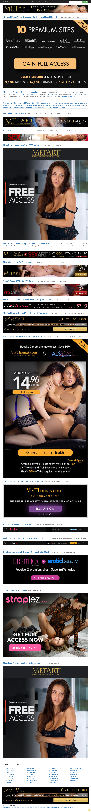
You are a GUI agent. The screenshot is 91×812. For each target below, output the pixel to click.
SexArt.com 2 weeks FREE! (14, 130)
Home (16, 1)
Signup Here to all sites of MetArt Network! (21, 102)
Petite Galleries (73, 776)
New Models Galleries (53, 780)
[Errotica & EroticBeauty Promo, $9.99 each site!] (45, 569)
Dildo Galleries (73, 780)
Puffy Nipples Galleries (32, 780)
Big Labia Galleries (53, 770)
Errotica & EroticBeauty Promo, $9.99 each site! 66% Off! (27, 552)
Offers (24, 1)
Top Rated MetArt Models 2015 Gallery (31, 807)
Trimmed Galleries (31, 774)
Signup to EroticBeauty (76, 103)
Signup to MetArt (57, 105)
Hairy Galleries (30, 768)
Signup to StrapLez (19, 107)
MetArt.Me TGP (70, 807)
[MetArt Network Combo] (45, 324)
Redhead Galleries (10, 776)
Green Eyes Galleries (53, 774)
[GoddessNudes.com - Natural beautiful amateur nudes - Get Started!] (45, 543)
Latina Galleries (9, 782)
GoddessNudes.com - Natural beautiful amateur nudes (26, 538)
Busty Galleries (30, 778)
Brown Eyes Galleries (53, 778)
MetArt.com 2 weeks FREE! (14, 113)
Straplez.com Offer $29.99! (14, 590)
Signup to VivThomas (59, 107)
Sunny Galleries (73, 774)
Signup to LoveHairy (46, 105)
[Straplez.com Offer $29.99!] (45, 625)
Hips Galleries (73, 772)
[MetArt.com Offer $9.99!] (45, 194)
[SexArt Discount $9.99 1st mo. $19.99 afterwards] (45, 290)
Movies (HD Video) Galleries (76, 768)
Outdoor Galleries (10, 770)
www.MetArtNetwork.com (68, 96)
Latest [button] (39, 1)
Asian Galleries (9, 780)
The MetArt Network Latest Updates (56, 807)
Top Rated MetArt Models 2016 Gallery (44, 807)
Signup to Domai (63, 103)
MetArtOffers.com (8, 2)
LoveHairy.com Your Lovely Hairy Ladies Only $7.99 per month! (29, 299)
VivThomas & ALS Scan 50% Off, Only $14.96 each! (25, 336)
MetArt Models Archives (7, 807)
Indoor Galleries (9, 768)
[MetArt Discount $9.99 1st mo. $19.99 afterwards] (45, 271)
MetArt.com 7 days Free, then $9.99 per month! (23, 144)
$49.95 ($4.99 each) (28, 94)
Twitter (63, 807)
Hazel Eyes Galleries (53, 776)
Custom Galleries (47, 1)
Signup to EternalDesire (16, 105)
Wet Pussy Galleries (53, 768)
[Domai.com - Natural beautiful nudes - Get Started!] (45, 529)
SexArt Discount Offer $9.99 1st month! (19, 280)
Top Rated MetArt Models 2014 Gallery (18, 807)
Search (85, 1)
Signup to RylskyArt (80, 105)
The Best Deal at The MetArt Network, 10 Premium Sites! (27, 313)
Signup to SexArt (7, 107)
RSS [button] (29, 1)
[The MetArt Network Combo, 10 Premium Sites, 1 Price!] (45, 54)
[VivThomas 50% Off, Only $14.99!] (45, 501)
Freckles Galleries (74, 778)
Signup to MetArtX (69, 105)
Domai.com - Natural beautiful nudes (18, 524)
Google (66, 807)
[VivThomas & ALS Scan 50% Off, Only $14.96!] (45, 408)
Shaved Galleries (31, 772)
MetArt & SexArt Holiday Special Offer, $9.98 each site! (26, 243)
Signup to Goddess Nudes (32, 105)
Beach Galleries (73, 770)
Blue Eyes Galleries (53, 772)
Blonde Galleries (9, 772)
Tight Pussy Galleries (31, 782)
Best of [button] (34, 1)
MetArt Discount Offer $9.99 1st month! (19, 262)
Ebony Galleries (9, 778)
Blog (20, 1)
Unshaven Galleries (31, 770)
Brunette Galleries (10, 774)
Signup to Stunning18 (31, 107)
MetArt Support (68, 246)
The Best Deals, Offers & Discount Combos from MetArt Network (30, 16)
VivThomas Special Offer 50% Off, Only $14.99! (23, 481)
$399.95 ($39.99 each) (81, 94)
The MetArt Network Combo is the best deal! (21, 92)
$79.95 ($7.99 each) (53, 94)
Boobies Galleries (31, 776)
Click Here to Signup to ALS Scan (48, 103)
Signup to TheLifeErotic (45, 107)
